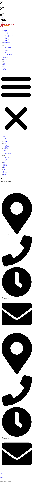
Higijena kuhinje (4, 150)
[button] (16, 102)
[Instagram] (1, 20)
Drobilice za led (7, 39)
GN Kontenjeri (5, 164)
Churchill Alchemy (7, 152)
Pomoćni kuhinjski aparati (6, 147)
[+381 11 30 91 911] (1, 3)
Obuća (4, 64)
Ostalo (4, 167)
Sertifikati (4, 68)
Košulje (4, 63)
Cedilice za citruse (7, 37)
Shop (2, 135)
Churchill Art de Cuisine (8, 47)
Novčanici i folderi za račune (6, 171)
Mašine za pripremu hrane (6, 42)
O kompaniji (4, 174)
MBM (5, 31)
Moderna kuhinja (5, 58)
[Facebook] (3, 20)
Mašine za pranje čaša (7, 36)
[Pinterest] (5, 20)
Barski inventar (5, 56)
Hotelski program (5, 59)
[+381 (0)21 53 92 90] (1, 9)
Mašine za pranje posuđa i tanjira (9, 35)
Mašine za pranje (5, 34)
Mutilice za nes (6, 40)
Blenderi (6, 38)
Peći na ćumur (6, 33)
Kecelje (4, 169)
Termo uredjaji (5, 30)
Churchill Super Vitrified (8, 46)
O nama (1, 473)
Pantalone (4, 62)
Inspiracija (3, 66)
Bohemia (6, 52)
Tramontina (6, 50)
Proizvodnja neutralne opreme (6, 43)
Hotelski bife (4, 162)
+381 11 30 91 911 (3, 4)
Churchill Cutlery (7, 157)
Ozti (5, 138)
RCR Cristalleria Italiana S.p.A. (8, 54)
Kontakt (1, 478)
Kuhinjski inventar (5, 57)
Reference (4, 69)
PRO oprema (3, 136)
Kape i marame (5, 65)
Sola (5, 49)
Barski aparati (5, 143)
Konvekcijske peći (7, 32)
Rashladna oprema (5, 148)
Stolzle (5, 53)
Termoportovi (4, 166)
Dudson (6, 48)
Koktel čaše (6, 55)
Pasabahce (6, 159)
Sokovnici (6, 145)
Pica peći (6, 140)
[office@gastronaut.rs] (1, 15)
